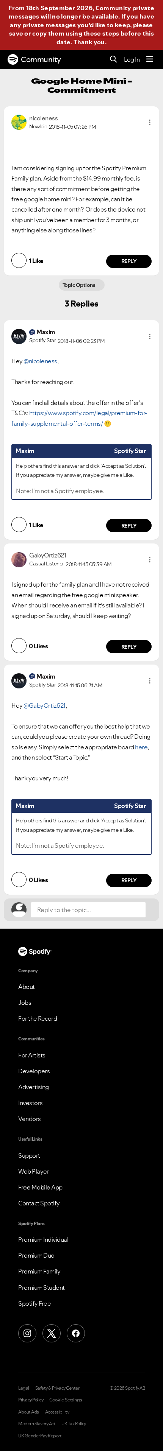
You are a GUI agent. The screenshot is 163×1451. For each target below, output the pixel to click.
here (141, 747)
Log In (131, 59)
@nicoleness (40, 361)
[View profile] (19, 121)
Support (29, 1155)
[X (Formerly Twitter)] (51, 1333)
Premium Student (41, 1287)
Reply (129, 261)
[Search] (113, 59)
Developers (34, 1071)
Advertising (33, 1087)
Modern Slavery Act (36, 1424)
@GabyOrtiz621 (45, 705)
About (26, 986)
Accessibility (57, 1412)
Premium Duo (36, 1255)
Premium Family (39, 1271)
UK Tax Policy (73, 1424)
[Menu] (149, 59)
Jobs (24, 1002)
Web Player (33, 1171)
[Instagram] (27, 1333)
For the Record (37, 1018)
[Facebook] (76, 1333)
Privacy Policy (30, 1400)
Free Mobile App (40, 1187)
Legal (23, 1388)
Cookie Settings (65, 1400)
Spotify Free (34, 1303)
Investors (30, 1103)
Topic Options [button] (79, 285)
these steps (101, 33)
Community (41, 59)
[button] (149, 122)
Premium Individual (43, 1239)
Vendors (29, 1119)
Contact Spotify (39, 1203)
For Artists (31, 1055)
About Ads (28, 1412)
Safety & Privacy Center (57, 1388)
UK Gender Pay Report (39, 1436)
